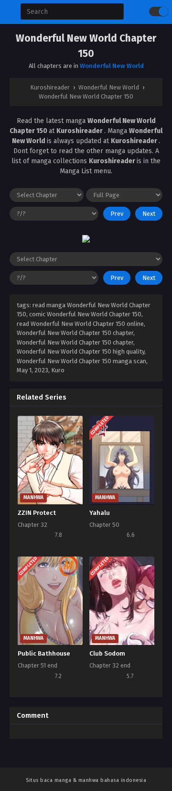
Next (148, 213)
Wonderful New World (112, 65)
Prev (116, 213)
